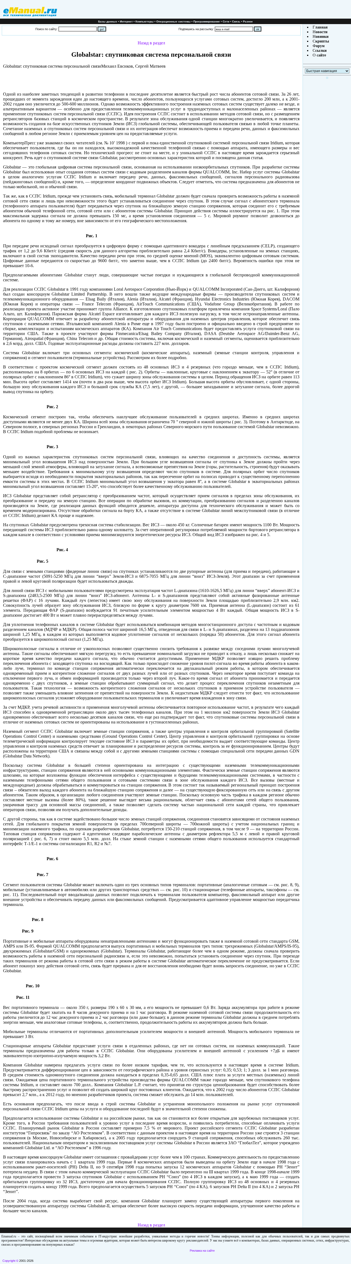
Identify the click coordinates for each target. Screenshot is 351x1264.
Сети (226, 21)
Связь (236, 21)
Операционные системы (173, 21)
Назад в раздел (151, 43)
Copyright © (10, 1260)
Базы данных (107, 21)
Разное (248, 21)
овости (321, 32)
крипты (322, 41)
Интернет (126, 21)
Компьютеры (144, 21)
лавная (321, 27)
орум (320, 46)
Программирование (206, 21)
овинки (322, 37)
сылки (321, 50)
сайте (321, 55)
